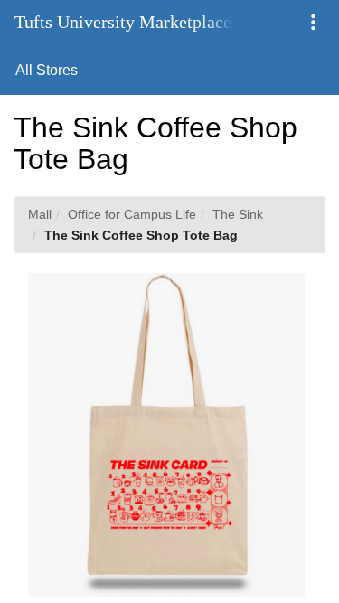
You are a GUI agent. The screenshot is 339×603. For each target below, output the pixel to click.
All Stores (46, 70)
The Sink (237, 214)
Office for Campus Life (132, 214)
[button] (313, 23)
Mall (40, 214)
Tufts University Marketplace (122, 22)
